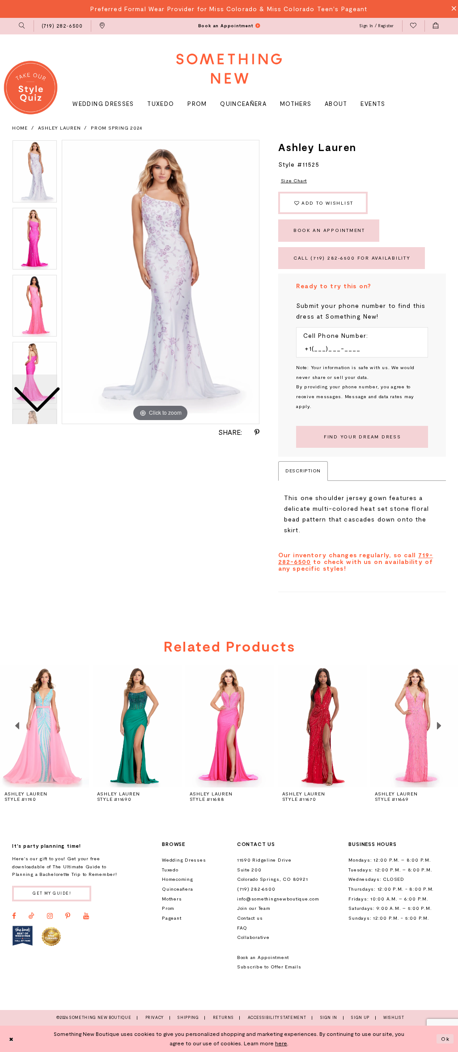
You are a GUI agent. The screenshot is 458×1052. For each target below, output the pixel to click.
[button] (22, 26)
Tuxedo (170, 869)
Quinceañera (177, 889)
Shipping (188, 1017)
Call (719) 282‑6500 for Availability (352, 258)
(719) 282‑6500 (256, 889)
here (281, 1043)
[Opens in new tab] (22, 935)
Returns (223, 1017)
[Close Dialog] (11, 1038)
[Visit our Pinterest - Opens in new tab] (67, 916)
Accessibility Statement (277, 1017)
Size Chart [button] (294, 180)
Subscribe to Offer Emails (269, 966)
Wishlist (393, 1017)
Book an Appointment (329, 230)
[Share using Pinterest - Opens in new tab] (256, 433)
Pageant (171, 918)
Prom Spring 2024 (117, 127)
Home (20, 127)
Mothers (172, 898)
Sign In (328, 1017)
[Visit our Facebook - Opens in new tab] (14, 916)
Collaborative (253, 937)
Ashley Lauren (59, 127)
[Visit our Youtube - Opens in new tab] (86, 916)
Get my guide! (52, 893)
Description (303, 470)
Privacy (154, 1017)
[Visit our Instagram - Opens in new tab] (50, 916)
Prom (168, 908)
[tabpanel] (160, 282)
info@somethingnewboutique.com (278, 898)
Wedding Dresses (184, 860)
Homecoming (177, 879)
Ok (445, 1038)
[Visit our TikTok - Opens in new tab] (31, 916)
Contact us (250, 918)
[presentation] (137, 726)
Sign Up (360, 1017)
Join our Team (254, 908)
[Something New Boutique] (229, 69)
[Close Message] (451, 9)
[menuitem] (22, 26)
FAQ (242, 927)
